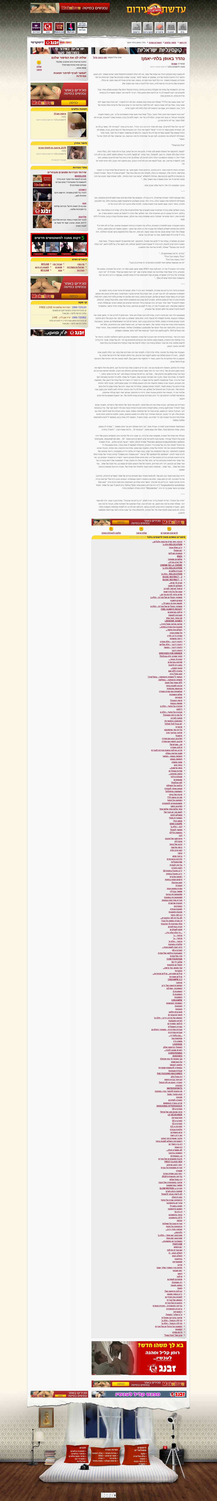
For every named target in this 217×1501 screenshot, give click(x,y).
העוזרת (179, 885)
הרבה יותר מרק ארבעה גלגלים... (167, 542)
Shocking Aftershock (169, 1106)
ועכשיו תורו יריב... (174, 1229)
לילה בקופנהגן (175, 1218)
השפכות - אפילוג (174, 988)
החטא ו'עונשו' (176, 1065)
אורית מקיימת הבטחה (172, 900)
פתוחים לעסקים (174, 1279)
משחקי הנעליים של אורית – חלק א (166, 606)
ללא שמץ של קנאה (173, 683)
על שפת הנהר (176, 633)
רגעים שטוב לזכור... (173, 1050)
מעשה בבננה (176, 703)
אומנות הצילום (175, 553)
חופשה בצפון (176, 759)
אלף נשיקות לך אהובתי (171, 924)
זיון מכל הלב (176, 1077)
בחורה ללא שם (175, 671)
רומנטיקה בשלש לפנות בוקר (169, 1141)
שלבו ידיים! (176, 962)
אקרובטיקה (177, 1118)
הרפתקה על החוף (174, 1226)
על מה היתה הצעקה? (172, 715)
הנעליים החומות (174, 965)
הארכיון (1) (177, 1124)
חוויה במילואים (175, 927)
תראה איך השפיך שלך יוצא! (169, 1268)
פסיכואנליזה (176, 862)
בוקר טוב (178, 765)
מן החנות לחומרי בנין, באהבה (168, 1091)
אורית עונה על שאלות (172, 1224)
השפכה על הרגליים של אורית (168, 1326)
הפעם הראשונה (175, 1209)
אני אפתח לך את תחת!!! (171, 1059)
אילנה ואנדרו (176, 747)
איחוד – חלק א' (175, 941)
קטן (105, 57)
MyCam (71, 32)
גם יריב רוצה (176, 1135)
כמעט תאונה (176, 1285)
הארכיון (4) (177, 950)
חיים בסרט (177, 1332)
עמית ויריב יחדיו (174, 636)
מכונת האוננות (175, 912)
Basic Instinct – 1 (172, 580)
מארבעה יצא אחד (174, 1238)
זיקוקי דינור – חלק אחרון (171, 642)
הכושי (179, 1221)
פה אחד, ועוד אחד (174, 618)
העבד (179, 1288)
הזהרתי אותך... (175, 659)
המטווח (178, 1329)
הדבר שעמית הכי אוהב (171, 1138)
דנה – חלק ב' (176, 827)
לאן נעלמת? (176, 783)
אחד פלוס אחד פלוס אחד (170, 809)
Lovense (177, 1044)
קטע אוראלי (176, 883)
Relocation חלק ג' (172, 544)
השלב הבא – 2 (175, 1253)
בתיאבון (178, 1259)
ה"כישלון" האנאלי (173, 1315)
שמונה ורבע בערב (174, 1191)
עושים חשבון (176, 600)
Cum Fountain (174, 959)
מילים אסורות (175, 977)
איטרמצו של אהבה (173, 839)
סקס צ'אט (147, 32)
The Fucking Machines (169, 1074)
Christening (175, 1053)
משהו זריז (177, 1041)
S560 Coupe (176, 824)
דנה (180, 835)
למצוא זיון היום (42, 267)
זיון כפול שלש (176, 1179)
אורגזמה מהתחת (174, 689)
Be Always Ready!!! (171, 609)
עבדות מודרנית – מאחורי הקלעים (166, 1030)
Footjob (177, 1244)
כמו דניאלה (177, 1197)
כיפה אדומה (176, 847)
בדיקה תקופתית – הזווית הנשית (167, 1306)
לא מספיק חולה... (174, 1150)
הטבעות (178, 1006)
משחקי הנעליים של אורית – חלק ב (166, 597)
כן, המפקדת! (176, 1156)
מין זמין (80, 264)
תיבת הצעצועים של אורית (170, 1159)
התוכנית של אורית (173, 1303)
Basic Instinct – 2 (172, 577)
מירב (179, 1265)
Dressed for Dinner (170, 653)
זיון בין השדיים (175, 1144)
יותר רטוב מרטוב (174, 1165)
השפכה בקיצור (175, 1153)
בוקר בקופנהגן (175, 1215)
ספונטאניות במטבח (173, 897)
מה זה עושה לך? (174, 797)
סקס (143, 1454)
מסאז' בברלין (176, 891)
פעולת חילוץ (176, 777)
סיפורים (159, 32)
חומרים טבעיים (175, 1015)
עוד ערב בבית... (175, 562)
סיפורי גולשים (170, 43)
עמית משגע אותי (174, 889)
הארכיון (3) (177, 1109)
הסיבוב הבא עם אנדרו (172, 739)
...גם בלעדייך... (175, 1035)
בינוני (100, 57)
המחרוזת (178, 906)
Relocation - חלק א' (171, 574)
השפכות (178, 997)
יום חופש (178, 1247)
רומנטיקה (177, 1312)
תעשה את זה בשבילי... (172, 603)
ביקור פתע (177, 856)
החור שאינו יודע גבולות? (171, 656)
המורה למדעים (175, 1100)
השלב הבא (177, 1256)
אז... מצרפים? (176, 744)
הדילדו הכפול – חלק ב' (171, 1320)
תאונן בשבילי (176, 1206)
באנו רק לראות (175, 665)
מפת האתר (97, 1461)
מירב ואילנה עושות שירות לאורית (166, 750)
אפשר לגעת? (176, 830)
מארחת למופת (175, 615)
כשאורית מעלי (175, 818)
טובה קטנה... (176, 668)
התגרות (178, 971)
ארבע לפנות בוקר (174, 686)
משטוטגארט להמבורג (172, 803)
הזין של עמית (176, 956)
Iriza (179, 556)
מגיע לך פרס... (175, 583)
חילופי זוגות (139, 1461)
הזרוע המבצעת (175, 1021)
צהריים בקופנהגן (174, 1203)
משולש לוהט (176, 815)
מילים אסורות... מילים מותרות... (167, 974)
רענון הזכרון (176, 868)
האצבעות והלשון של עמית (170, 953)
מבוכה (179, 1097)
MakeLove (59, 32)
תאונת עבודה (176, 909)
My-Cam (45, 270)
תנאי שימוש (110, 1456)
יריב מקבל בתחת (174, 874)
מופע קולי (177, 821)
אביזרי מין (57, 264)
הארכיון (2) (177, 1121)
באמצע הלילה (175, 833)
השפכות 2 (177, 994)
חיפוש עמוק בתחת (173, 880)
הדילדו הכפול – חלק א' (171, 1323)
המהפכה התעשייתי (173, 721)
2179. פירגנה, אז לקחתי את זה (52, 148)
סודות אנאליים (175, 771)
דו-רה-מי (178, 1212)
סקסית (142, 1464)
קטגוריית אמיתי (155, 43)
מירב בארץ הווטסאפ (172, 1103)
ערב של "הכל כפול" (173, 1335)
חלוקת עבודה (176, 1130)
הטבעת (178, 1009)
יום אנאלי (177, 550)
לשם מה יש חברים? (173, 812)
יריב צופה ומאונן (174, 1294)
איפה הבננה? (176, 700)
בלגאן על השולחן (174, 785)
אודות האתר (110, 1453)
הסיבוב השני (176, 806)
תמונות (170, 32)
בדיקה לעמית (176, 865)
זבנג (48, 32)
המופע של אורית (174, 1300)
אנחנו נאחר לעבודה (173, 789)
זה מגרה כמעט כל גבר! (171, 921)
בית (182, 32)
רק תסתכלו (177, 1282)
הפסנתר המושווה (174, 1003)
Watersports (174, 1088)
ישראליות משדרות (75, 267)
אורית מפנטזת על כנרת (171, 1168)
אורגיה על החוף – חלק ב (171, 706)
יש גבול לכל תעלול (173, 724)
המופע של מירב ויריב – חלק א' (168, 1018)
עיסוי (180, 853)
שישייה (178, 727)
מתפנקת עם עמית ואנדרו (170, 691)
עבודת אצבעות (175, 1071)
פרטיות (113, 1458)
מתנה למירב (176, 718)
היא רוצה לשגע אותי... (172, 947)
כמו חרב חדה (176, 850)
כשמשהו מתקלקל (173, 791)
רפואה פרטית (176, 877)
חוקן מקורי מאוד (174, 1094)
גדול (95, 57)
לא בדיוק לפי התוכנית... (171, 918)
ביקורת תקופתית (174, 1309)
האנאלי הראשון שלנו (172, 1047)
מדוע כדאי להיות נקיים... (171, 594)
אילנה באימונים (175, 612)
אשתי (142, 1459)
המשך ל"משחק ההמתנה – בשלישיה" (164, 677)
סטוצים (58, 267)
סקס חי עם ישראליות (80, 1460)
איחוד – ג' (177, 935)
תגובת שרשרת (175, 903)
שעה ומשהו (177, 762)
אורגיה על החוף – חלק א (171, 712)
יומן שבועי (177, 1271)
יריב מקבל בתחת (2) (172, 871)
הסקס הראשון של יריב (172, 985)
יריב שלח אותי (175, 548)
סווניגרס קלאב (175, 1012)
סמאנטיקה (177, 1262)
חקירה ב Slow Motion (171, 1188)
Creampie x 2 (175, 980)
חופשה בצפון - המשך (172, 756)
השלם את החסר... (174, 630)
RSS (100, 1456)
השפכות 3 (177, 991)
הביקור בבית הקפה (173, 1080)
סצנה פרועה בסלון (173, 753)
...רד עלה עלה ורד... (173, 933)
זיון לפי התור (176, 915)
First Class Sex (173, 1162)
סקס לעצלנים (176, 930)
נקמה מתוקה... (175, 774)
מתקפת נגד (176, 1038)
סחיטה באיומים (175, 662)
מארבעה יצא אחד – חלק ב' (170, 1235)
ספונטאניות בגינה (174, 894)
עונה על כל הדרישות (173, 592)
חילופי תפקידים (174, 1024)
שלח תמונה (97, 1453)
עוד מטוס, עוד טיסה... (172, 968)
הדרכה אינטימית (174, 859)
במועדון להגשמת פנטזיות (170, 1068)
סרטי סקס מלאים (77, 1456)
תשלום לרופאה (175, 586)
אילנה (179, 1276)
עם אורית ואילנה (174, 1250)
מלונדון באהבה (175, 944)
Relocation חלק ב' (172, 568)
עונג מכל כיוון (176, 674)
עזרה (100, 1458)
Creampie (176, 1000)
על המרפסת (176, 1062)
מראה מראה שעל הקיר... (171, 624)
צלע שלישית (139, 1456)
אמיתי (174, 64)
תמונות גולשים (78, 1451)
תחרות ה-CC (176, 1126)
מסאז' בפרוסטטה (174, 1185)
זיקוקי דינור (177, 650)
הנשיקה (178, 697)
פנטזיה (179, 1171)
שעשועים (178, 780)
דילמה (179, 709)
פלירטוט (82, 217)
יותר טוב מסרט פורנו (172, 1174)
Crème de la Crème (171, 565)
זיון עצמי (178, 1147)
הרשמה (136, 32)
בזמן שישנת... (176, 768)
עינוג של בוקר (175, 844)
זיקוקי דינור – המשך (173, 647)
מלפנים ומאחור (175, 559)
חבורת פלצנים (175, 571)
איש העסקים (176, 1132)
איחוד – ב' (177, 938)
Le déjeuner (175, 1115)
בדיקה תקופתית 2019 (172, 1176)
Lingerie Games (173, 621)
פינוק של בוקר (175, 794)
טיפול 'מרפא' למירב (173, 589)
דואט (180, 1274)
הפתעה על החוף (174, 800)
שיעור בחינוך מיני (174, 733)
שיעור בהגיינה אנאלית (172, 1318)
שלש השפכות (175, 694)
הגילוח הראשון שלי (173, 1291)
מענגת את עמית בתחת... (171, 627)
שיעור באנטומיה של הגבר (170, 1182)
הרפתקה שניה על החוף (171, 1200)
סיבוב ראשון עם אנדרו (172, 741)
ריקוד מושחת (176, 639)
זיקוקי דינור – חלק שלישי (170, 644)
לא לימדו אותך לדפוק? (171, 1194)
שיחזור (179, 983)
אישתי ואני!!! (60, 114)
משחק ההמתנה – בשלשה (170, 680)
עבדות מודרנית (175, 1032)
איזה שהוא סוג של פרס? (171, 1112)
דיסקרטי (82, 189)
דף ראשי (182, 43)
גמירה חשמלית (175, 1027)
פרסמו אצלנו (110, 1461)
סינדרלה (178, 841)
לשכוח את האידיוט (173, 1297)
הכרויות (36, 32)
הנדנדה (178, 1085)
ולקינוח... (178, 1232)
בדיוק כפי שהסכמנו (173, 730)
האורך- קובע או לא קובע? (170, 1082)
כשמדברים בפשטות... (172, 1241)
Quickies (177, 1056)
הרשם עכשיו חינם (158, 67)
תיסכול (179, 736)
